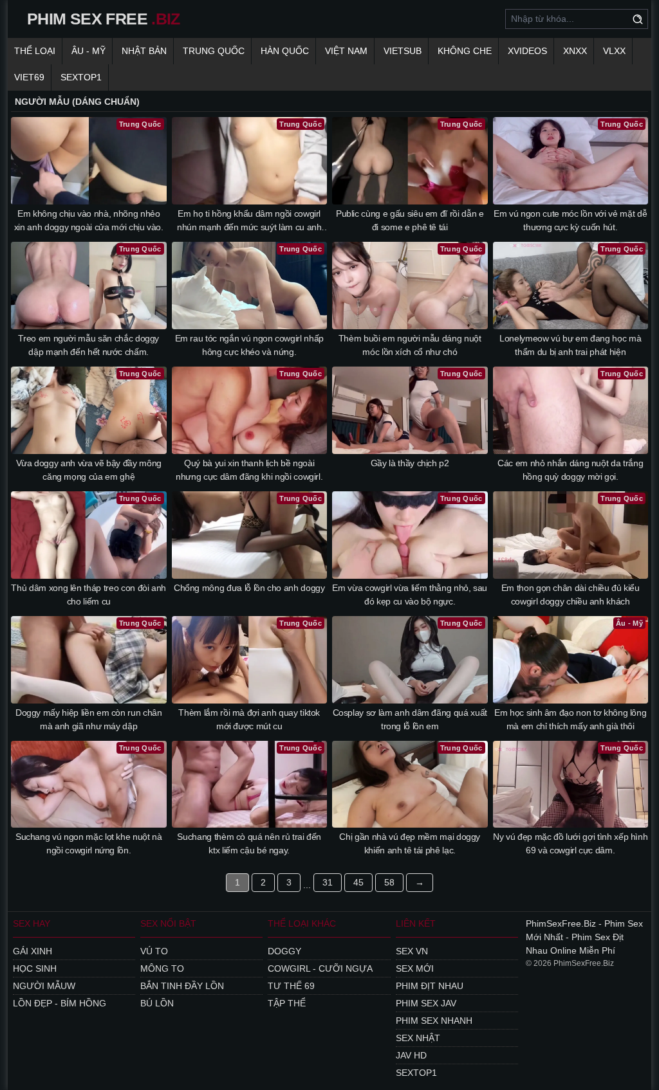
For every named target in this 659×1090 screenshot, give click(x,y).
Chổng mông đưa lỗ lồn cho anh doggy (249, 588)
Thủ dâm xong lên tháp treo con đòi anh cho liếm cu (88, 594)
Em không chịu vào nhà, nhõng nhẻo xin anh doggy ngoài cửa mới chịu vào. (88, 220)
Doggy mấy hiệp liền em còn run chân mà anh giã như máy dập (88, 719)
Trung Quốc (214, 51)
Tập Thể (287, 1003)
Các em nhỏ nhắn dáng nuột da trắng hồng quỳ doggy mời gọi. (570, 470)
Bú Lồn (157, 1003)
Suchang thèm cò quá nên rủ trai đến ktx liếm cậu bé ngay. (249, 843)
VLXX (614, 51)
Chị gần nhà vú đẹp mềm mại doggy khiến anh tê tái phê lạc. (409, 843)
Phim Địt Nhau (429, 986)
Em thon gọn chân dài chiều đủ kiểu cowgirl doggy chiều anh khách (570, 594)
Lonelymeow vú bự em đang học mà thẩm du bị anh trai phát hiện (570, 345)
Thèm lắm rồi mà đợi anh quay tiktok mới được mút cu (249, 719)
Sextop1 (81, 77)
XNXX (575, 51)
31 (327, 882)
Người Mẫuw (44, 986)
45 (358, 882)
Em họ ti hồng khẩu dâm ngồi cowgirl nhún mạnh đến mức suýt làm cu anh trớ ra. (249, 221)
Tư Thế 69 (291, 986)
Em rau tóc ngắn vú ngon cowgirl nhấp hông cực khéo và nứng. (249, 345)
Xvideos (527, 51)
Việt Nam (346, 51)
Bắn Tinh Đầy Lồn (182, 986)
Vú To (154, 951)
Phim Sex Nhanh (434, 1020)
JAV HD (411, 1055)
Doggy (284, 951)
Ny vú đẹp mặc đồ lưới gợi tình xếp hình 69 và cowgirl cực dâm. (570, 843)
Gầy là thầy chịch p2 (410, 463)
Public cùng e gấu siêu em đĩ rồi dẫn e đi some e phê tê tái (410, 220)
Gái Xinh (32, 951)
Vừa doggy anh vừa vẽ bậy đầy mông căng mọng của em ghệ (89, 470)
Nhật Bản (144, 51)
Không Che (465, 51)
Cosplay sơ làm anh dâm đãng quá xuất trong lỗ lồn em (410, 719)
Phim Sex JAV (426, 1003)
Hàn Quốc (285, 51)
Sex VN (412, 951)
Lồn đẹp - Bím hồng (59, 1003)
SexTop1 (416, 1072)
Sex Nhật (418, 1038)
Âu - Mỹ (88, 51)
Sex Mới (415, 968)
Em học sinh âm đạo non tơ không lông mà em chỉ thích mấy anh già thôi (570, 719)
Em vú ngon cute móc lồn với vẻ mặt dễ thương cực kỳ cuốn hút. (570, 220)
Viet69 (29, 77)
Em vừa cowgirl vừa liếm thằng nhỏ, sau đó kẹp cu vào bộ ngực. (409, 594)
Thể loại (34, 51)
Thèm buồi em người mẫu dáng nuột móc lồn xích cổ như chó (410, 345)
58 (389, 882)
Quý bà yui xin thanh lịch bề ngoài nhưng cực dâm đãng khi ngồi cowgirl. (249, 470)
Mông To (162, 968)
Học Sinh (35, 968)
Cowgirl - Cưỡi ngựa (320, 968)
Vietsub (403, 51)
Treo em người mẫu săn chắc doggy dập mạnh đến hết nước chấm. (88, 345)
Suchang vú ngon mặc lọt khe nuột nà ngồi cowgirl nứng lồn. (88, 843)
